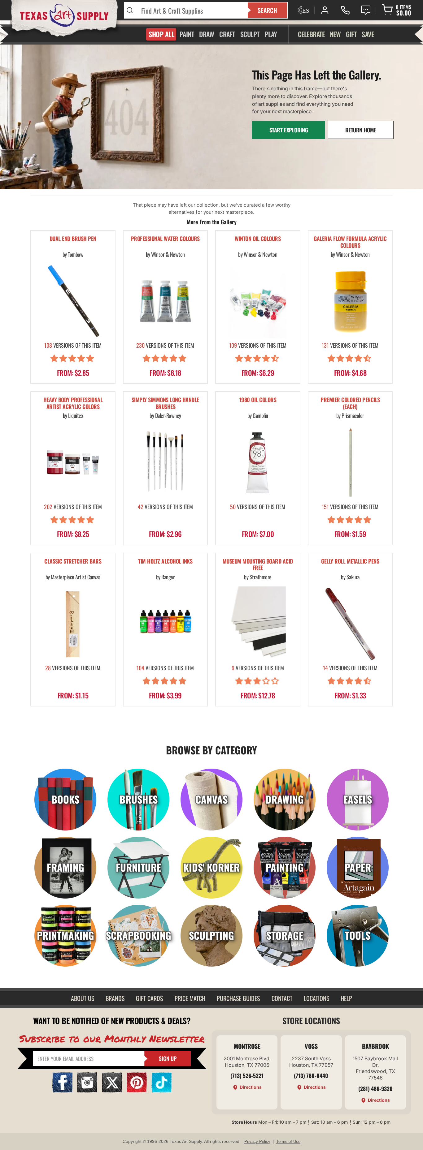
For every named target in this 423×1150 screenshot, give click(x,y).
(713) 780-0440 (311, 1075)
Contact (282, 998)
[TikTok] (161, 1090)
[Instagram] (87, 1090)
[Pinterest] (137, 1090)
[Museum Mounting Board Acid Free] (257, 623)
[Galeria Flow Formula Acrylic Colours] (350, 301)
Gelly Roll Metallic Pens (350, 561)
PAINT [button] (187, 34)
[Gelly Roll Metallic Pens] (350, 623)
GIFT (351, 34)
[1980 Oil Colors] (257, 462)
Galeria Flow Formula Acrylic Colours (350, 242)
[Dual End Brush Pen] (73, 301)
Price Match (190, 998)
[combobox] (190, 10)
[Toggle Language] (303, 10)
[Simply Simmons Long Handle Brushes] (165, 462)
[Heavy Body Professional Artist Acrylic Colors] (73, 462)
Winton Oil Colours (258, 238)
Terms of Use (288, 1141)
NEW (335, 34)
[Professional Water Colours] (165, 301)
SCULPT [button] (249, 34)
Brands (115, 998)
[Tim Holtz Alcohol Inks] (165, 623)
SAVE (368, 34)
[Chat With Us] (366, 10)
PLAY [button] (271, 34)
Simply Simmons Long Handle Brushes (165, 403)
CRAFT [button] (227, 34)
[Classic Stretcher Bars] (73, 623)
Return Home (360, 130)
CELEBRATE (311, 34)
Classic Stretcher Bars (72, 561)
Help (346, 998)
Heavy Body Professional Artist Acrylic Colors (73, 403)
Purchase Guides (238, 998)
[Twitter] (112, 1090)
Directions (251, 1087)
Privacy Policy (257, 1141)
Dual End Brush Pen (73, 238)
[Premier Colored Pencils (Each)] (350, 462)
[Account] (325, 10)
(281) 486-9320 (375, 1088)
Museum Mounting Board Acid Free (258, 565)
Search (267, 10)
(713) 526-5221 (247, 1075)
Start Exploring (288, 130)
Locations (316, 998)
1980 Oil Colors (258, 400)
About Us (82, 998)
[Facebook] (62, 1090)
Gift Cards (149, 998)
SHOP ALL (161, 34)
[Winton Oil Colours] (257, 301)
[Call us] (345, 10)
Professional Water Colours (165, 238)
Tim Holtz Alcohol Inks (165, 561)
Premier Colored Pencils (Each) (350, 403)
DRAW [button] (206, 34)
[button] (72, 359)
